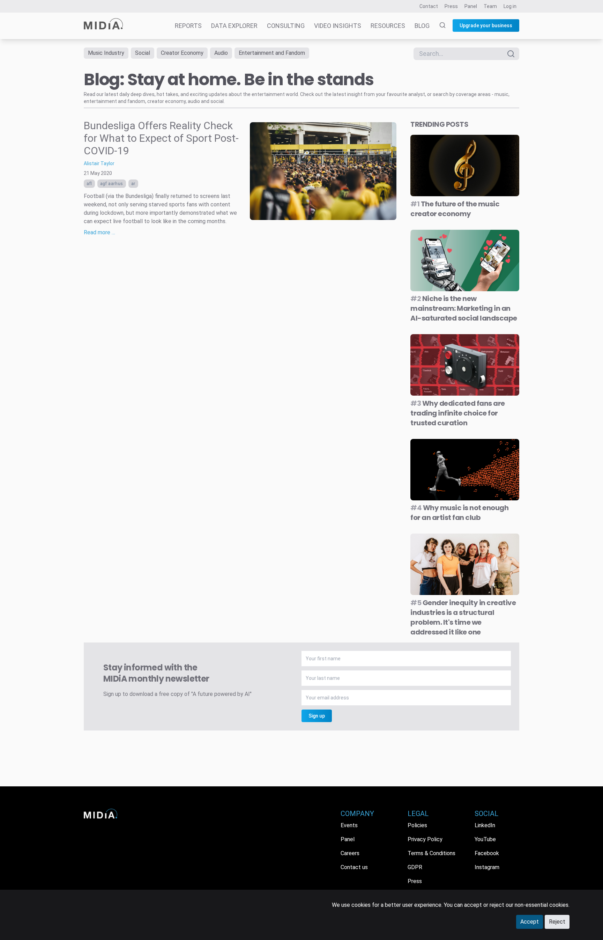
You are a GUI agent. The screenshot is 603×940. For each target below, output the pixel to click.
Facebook (487, 853)
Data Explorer (234, 25)
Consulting (286, 25)
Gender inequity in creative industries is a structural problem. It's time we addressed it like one (463, 617)
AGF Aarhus (111, 183)
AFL (89, 183)
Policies (417, 825)
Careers (350, 853)
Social (142, 53)
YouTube (485, 839)
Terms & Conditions (431, 853)
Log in (510, 6)
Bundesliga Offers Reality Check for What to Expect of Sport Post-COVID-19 (161, 138)
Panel (470, 6)
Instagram (487, 867)
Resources (388, 25)
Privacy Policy (425, 839)
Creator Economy (182, 53)
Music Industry (106, 53)
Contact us (354, 867)
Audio (221, 53)
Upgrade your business (486, 25)
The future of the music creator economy (454, 209)
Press (451, 6)
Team (490, 6)
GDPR (415, 867)
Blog (422, 25)
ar (133, 183)
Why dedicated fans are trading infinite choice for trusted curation (457, 413)
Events (349, 825)
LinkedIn (485, 825)
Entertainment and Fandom (272, 53)
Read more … (99, 232)
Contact (428, 6)
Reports (188, 25)
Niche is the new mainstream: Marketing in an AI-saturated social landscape (463, 308)
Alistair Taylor (99, 163)
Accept (529, 921)
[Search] (438, 26)
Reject (557, 921)
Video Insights (337, 25)
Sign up (316, 716)
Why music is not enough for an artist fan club (459, 512)
